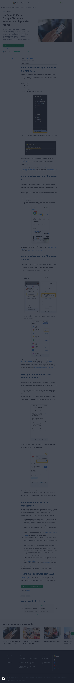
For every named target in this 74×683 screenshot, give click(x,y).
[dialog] (37, 341)
